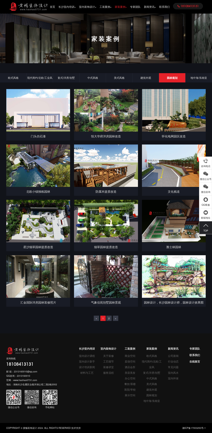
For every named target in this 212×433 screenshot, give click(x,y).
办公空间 (130, 378)
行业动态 (173, 361)
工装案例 (105, 7)
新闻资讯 (149, 7)
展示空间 (130, 395)
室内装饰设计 (87, 7)
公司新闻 (173, 356)
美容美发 (130, 373)
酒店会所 (130, 367)
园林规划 (172, 78)
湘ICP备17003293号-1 (194, 428)
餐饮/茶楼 (130, 384)
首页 (52, 7)
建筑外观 (145, 78)
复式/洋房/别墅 (66, 78)
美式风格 (119, 78)
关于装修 (108, 356)
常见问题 (173, 367)
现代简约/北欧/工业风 (39, 78)
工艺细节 (108, 361)
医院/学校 (130, 389)
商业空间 (130, 356)
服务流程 (108, 373)
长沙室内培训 (66, 7)
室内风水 (173, 373)
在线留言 (194, 361)
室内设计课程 (87, 356)
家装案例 (120, 7)
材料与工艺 (87, 373)
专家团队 (135, 7)
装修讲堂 (108, 367)
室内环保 (173, 378)
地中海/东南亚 (198, 78)
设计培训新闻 (87, 367)
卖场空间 (130, 361)
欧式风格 (13, 78)
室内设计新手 (87, 361)
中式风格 (92, 78)
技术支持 (76, 428)
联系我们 (164, 7)
